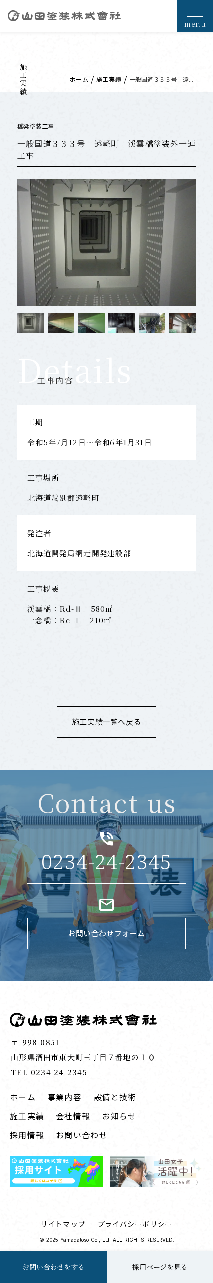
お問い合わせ (81, 1134)
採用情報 (27, 1134)
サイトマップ (63, 1224)
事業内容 (65, 1096)
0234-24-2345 (106, 862)
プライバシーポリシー (135, 1224)
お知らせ (119, 1115)
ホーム (79, 79)
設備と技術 (115, 1096)
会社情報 (73, 1115)
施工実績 (109, 79)
